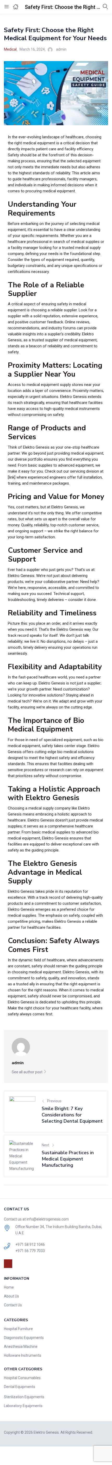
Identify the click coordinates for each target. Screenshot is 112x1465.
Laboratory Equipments (23, 1406)
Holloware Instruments (22, 1355)
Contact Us (13, 1305)
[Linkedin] (8, 1263)
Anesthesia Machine (21, 1346)
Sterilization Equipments (24, 1397)
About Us (11, 1296)
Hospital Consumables (22, 1378)
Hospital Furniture (18, 1329)
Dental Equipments (19, 1387)
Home (9, 1287)
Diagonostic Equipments (24, 1338)
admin (61, 49)
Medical (10, 49)
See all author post (27, 1072)
